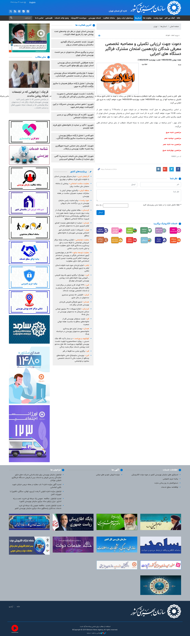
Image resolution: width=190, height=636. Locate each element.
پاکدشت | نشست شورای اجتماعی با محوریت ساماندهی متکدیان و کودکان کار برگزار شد (75, 95)
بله (23, 11)
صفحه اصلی (174, 26)
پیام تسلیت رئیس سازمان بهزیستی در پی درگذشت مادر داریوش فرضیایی (73, 203)
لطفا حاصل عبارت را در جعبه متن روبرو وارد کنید (162, 205)
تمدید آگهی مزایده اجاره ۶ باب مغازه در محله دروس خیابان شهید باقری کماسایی (36, 486)
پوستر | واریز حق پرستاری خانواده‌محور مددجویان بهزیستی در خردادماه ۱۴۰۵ (72, 331)
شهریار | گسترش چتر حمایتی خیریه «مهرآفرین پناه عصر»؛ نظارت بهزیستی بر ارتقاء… (74, 147)
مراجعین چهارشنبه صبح (172, 150)
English (32, 2)
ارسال (100, 212)
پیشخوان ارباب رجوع (125, 18)
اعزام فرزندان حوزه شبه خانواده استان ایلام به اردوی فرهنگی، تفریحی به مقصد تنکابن (72, 268)
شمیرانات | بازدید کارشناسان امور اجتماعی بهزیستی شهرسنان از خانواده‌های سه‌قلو (73, 232)
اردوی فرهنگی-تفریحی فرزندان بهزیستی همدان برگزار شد (74, 303)
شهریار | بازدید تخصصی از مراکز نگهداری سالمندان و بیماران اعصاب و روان (77, 43)
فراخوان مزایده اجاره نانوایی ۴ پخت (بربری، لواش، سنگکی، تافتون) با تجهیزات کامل (35, 493)
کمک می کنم (170, 18)
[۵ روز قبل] (29, 74)
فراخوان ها (55, 470)
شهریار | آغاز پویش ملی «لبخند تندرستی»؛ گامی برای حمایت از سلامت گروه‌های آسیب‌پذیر (74, 158)
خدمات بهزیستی (94, 18)
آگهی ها (115, 470)
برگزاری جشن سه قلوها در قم (76, 351)
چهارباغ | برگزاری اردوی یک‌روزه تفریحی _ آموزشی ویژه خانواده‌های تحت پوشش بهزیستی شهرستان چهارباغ (72, 278)
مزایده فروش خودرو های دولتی (108, 474)
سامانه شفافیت (109, 18)
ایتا (28, 11)
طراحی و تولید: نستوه (94, 633)
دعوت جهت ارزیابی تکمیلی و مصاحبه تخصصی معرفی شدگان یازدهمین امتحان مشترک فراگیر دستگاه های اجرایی (143, 49)
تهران (155, 26)
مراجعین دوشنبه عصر (172, 138)
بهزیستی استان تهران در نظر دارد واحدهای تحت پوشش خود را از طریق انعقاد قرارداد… (74, 33)
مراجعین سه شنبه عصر (172, 144)
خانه (178, 18)
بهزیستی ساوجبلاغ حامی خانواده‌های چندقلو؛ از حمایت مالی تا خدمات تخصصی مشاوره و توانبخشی (73, 358)
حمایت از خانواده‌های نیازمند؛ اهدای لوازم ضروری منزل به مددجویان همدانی (72, 224)
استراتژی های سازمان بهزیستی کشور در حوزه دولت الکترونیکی (155, 474)
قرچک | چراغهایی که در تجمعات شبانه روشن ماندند (30, 94)
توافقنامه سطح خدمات (169, 487)
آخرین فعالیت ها (83, 25)
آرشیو (11, 606)
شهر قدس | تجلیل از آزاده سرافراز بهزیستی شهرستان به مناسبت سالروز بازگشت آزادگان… (75, 137)
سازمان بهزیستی (153, 7)
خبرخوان (15, 11)
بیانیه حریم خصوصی (170, 478)
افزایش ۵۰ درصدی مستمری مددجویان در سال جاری (75, 296)
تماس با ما (39, 18)
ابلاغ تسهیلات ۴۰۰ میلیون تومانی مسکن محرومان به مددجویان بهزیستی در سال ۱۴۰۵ (72, 311)
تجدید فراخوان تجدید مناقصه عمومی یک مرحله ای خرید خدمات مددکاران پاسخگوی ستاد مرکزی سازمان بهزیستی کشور (38, 507)
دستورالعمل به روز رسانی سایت (166, 483)
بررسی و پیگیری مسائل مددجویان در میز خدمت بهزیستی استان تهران (74, 54)
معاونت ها (147, 18)
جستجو (10, 11)
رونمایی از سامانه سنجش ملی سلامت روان (72, 185)
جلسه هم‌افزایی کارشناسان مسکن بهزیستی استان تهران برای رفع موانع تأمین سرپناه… (76, 64)
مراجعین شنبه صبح (173, 132)
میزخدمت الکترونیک (78, 18)
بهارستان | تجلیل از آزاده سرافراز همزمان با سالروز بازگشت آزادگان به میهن (73, 85)
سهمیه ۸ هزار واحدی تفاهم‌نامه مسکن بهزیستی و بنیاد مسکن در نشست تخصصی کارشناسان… (74, 75)
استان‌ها (138, 18)
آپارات (19, 11)
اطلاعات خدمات (170, 470)
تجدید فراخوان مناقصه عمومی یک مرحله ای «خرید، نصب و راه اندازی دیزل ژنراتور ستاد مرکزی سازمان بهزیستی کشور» (37, 500)
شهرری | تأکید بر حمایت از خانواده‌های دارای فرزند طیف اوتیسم (73, 127)
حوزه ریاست (158, 18)
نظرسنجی (49, 18)
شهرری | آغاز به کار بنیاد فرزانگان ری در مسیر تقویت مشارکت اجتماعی (75, 116)
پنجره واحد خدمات (62, 18)
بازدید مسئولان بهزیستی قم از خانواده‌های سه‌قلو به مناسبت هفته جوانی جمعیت (73, 321)
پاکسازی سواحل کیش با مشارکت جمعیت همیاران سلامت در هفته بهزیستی (73, 193)
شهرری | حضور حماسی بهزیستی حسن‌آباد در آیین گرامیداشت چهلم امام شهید (73, 106)
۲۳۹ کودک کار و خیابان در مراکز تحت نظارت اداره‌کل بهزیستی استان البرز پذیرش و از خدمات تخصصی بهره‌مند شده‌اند (72, 288)
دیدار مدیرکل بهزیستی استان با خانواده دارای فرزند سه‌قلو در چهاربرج (71, 178)
